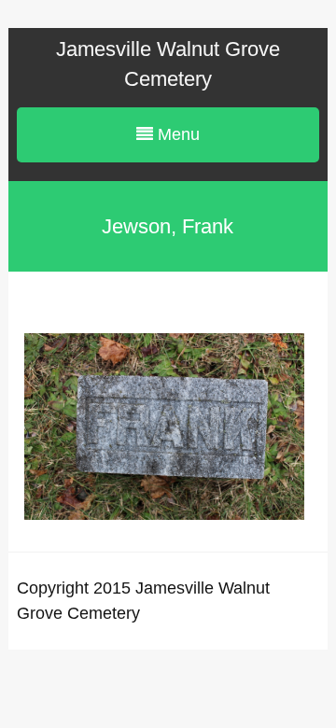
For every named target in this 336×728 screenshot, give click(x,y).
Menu (176, 134)
